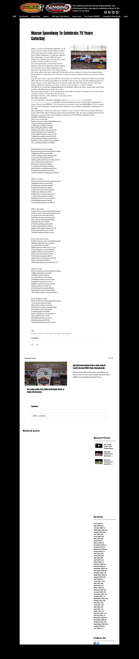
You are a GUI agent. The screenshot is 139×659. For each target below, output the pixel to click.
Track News (35, 338)
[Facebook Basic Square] (95, 643)
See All (110, 358)
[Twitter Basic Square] (98, 643)
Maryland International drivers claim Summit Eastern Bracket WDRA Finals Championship (89, 366)
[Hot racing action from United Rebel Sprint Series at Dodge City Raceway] (46, 374)
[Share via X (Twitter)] (37, 344)
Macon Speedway (67, 333)
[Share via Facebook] (32, 344)
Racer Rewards (57, 333)
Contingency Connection (37, 333)
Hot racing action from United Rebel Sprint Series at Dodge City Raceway (45, 390)
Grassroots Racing (48, 333)
